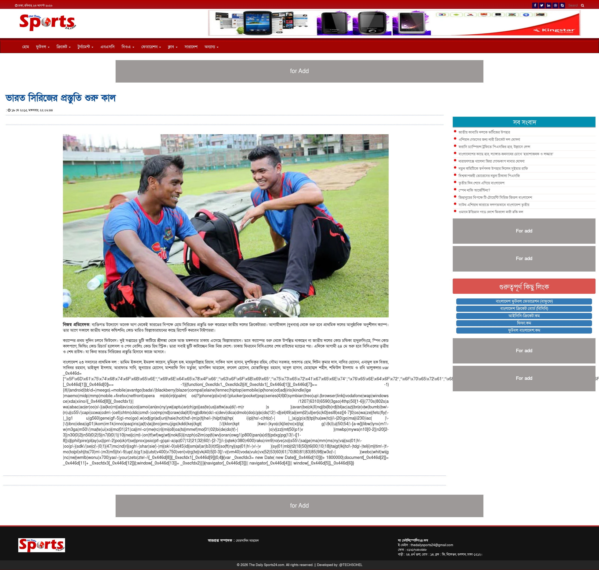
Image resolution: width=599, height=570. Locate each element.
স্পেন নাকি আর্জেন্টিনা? (474, 190)
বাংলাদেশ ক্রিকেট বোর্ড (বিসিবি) (524, 308)
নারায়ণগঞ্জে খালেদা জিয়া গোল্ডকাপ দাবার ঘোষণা (492, 161)
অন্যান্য (210, 47)
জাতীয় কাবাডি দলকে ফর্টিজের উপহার (484, 132)
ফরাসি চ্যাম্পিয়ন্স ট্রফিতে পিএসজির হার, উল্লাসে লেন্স (494, 146)
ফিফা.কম (524, 323)
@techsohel (350, 565)
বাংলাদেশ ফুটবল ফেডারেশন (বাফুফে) (524, 301)
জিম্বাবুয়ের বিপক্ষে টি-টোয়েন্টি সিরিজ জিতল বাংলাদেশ (495, 197)
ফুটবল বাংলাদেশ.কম (524, 330)
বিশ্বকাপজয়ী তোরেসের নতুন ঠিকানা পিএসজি (489, 175)
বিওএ (127, 47)
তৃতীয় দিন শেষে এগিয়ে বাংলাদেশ (481, 183)
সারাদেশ (191, 47)
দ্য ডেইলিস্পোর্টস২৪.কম (413, 540)
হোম (25, 47)
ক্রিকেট (62, 47)
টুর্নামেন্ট (84, 47)
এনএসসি (107, 47)
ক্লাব (171, 47)
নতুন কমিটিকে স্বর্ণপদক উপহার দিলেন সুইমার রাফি (493, 168)
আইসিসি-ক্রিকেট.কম (524, 316)
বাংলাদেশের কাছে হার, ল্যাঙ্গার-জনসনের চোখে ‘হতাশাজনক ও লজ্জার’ (506, 154)
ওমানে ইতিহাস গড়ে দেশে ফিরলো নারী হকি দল (491, 212)
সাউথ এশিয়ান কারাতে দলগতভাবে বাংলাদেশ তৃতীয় (494, 204)
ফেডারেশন (150, 47)
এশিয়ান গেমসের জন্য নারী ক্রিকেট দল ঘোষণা (489, 139)
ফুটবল (41, 47)
